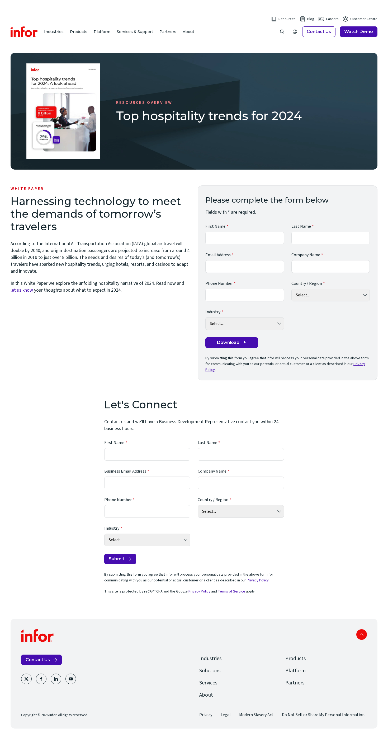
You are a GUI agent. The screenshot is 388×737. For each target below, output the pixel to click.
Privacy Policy (258, 580)
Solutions (209, 670)
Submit (116, 558)
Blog (310, 19)
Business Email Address (125, 471)
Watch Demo (358, 31)
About (188, 31)
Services (208, 683)
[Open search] (282, 31)
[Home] (24, 31)
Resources (287, 19)
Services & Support (135, 31)
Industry (212, 312)
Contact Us (319, 31)
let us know (22, 290)
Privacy (205, 715)
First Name (215, 226)
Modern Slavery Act (256, 715)
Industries (54, 31)
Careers (332, 19)
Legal (226, 715)
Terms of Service (231, 591)
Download (228, 342)
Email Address (218, 255)
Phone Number (219, 283)
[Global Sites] (295, 31)
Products (78, 31)
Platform (102, 31)
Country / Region (306, 283)
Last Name (301, 226)
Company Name (305, 255)
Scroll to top (361, 634)
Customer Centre (363, 19)
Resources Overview (144, 102)
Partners (167, 31)
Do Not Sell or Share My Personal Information (323, 715)
